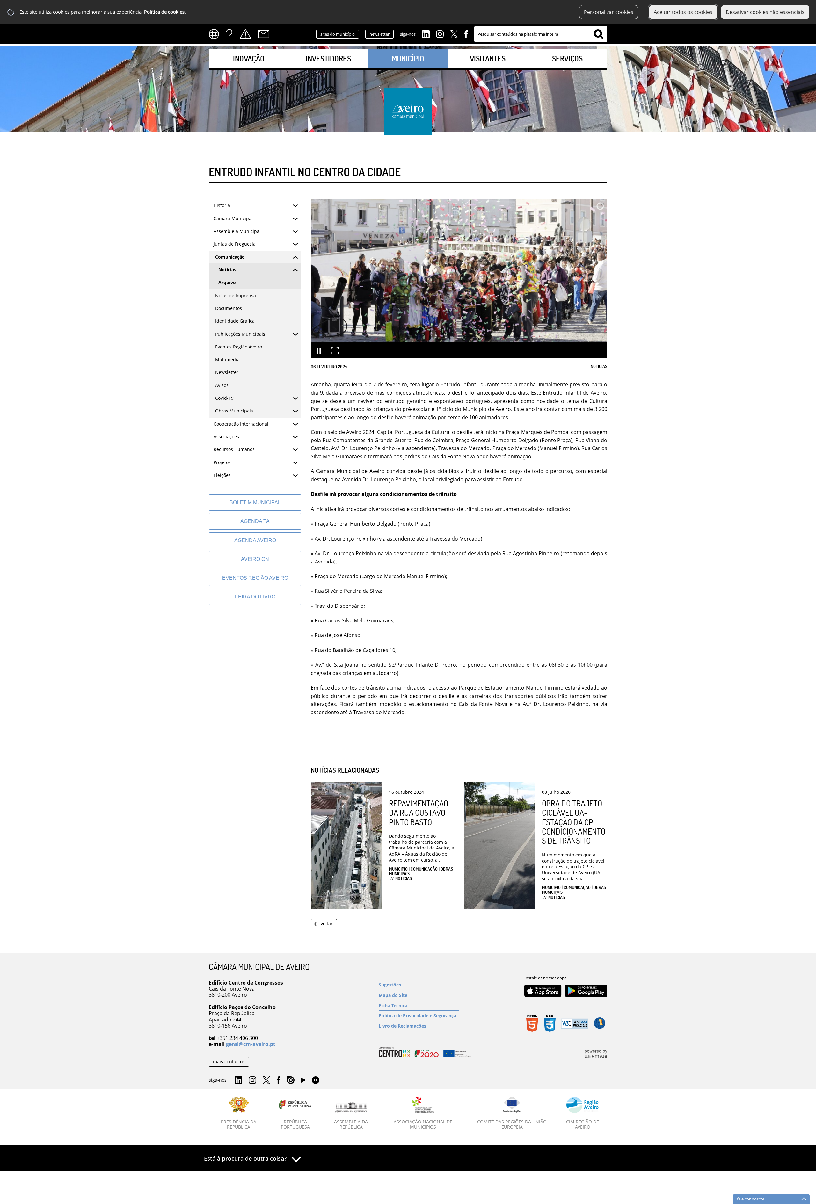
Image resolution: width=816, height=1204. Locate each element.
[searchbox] (540, 34)
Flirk (315, 1080)
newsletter (379, 34)
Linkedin (426, 33)
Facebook (466, 33)
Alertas (245, 34)
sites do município (337, 34)
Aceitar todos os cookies (683, 12)
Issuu (291, 1080)
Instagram (440, 33)
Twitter (454, 33)
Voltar (327, 924)
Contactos (263, 34)
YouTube (303, 1082)
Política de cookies (164, 12)
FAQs (229, 34)
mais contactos (229, 1061)
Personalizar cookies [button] (608, 12)
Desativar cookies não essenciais (765, 12)
